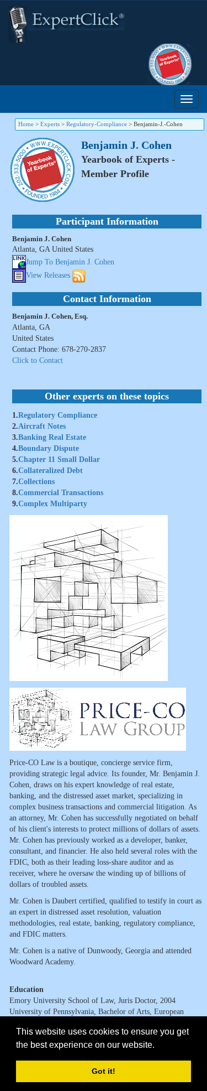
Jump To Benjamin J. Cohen (70, 262)
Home (26, 124)
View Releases (48, 275)
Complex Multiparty (52, 504)
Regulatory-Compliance (96, 124)
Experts (50, 124)
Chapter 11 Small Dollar (59, 459)
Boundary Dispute (48, 448)
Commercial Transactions (60, 493)
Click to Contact (37, 360)
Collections (36, 481)
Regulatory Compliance (57, 415)
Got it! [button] (103, 1071)
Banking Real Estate (52, 437)
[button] (158, 1045)
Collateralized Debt (50, 470)
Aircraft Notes (42, 426)
